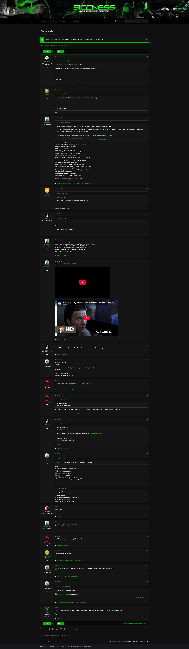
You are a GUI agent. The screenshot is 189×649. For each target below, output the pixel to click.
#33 (147, 454)
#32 (147, 419)
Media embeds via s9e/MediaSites (83, 646)
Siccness (47, 641)
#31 (147, 395)
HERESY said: (60, 488)
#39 (147, 582)
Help (137, 641)
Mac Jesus (47, 61)
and (63, 234)
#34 (147, 506)
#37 (147, 551)
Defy (47, 612)
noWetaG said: (61, 193)
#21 (147, 56)
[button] (69, 21)
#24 (147, 188)
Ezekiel (47, 94)
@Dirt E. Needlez (62, 594)
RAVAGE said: (61, 458)
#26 (147, 239)
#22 (147, 89)
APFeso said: (60, 218)
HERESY (47, 218)
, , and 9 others (73, 84)
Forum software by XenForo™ (56, 646)
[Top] (145, 641)
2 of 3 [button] (53, 51)
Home (141, 641)
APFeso (47, 193)
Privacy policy (131, 641)
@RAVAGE (60, 568)
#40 (147, 607)
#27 (147, 261)
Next (59, 51)
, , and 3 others (69, 414)
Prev (47, 51)
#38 (147, 565)
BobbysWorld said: (62, 61)
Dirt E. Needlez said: (62, 122)
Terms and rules (121, 641)
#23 (147, 117)
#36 (147, 536)
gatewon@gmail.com (94, 368)
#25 (147, 213)
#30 (147, 380)
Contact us (113, 641)
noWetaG (45, 34)
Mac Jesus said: (61, 94)
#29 (147, 360)
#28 (147, 345)
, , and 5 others (69, 560)
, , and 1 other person (73, 183)
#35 (147, 521)
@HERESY (60, 242)
